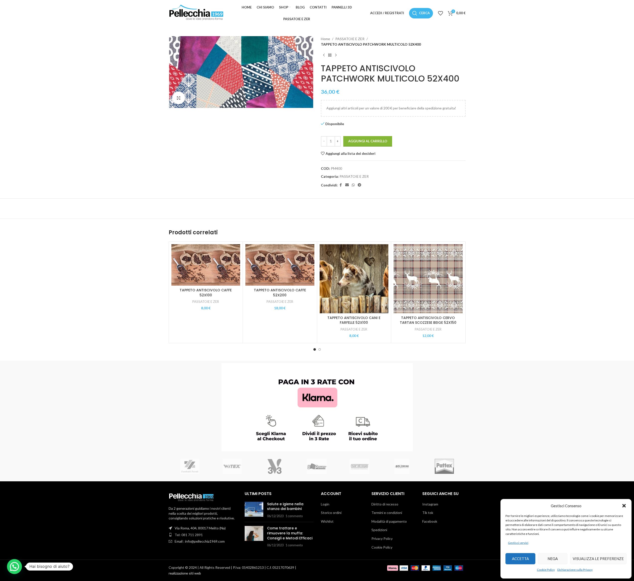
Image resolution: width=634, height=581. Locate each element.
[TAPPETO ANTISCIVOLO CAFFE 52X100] (205, 265)
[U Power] (317, 466)
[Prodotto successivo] (336, 55)
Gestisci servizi (518, 543)
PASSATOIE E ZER (349, 39)
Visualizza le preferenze (598, 558)
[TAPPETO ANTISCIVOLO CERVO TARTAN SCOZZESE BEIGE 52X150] (428, 278)
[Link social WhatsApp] (353, 185)
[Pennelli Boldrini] (402, 466)
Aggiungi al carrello (367, 141)
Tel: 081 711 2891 (189, 535)
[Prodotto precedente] (324, 55)
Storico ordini (331, 512)
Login (325, 504)
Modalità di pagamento (389, 521)
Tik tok (427, 512)
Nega (553, 558)
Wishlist (327, 521)
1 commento (294, 516)
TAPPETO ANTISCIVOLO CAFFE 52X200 (280, 293)
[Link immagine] (191, 497)
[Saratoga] (359, 466)
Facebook (429, 521)
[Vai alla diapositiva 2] (319, 349)
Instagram (430, 504)
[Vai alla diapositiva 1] (314, 349)
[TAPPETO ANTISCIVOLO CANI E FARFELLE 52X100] (354, 278)
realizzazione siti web (185, 573)
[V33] (274, 466)
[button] (624, 505)
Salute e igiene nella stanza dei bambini (285, 506)
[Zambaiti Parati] (190, 466)
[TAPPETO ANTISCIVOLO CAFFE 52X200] (279, 265)
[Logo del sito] (196, 12)
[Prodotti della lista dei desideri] (440, 13)
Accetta (520, 558)
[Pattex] (444, 466)
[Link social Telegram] (359, 185)
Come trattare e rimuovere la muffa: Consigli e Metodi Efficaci (289, 533)
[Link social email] (347, 185)
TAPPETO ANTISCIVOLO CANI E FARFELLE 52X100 (353, 320)
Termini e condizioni (386, 512)
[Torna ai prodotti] (330, 55)
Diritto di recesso (384, 504)
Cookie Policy (546, 570)
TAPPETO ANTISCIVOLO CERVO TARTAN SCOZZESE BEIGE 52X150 (428, 320)
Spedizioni (379, 530)
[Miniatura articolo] (254, 510)
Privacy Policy (382, 538)
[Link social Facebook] (341, 185)
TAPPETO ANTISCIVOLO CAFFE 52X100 (206, 293)
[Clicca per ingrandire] (178, 97)
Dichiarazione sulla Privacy (575, 570)
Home (325, 39)
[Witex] (232, 466)
